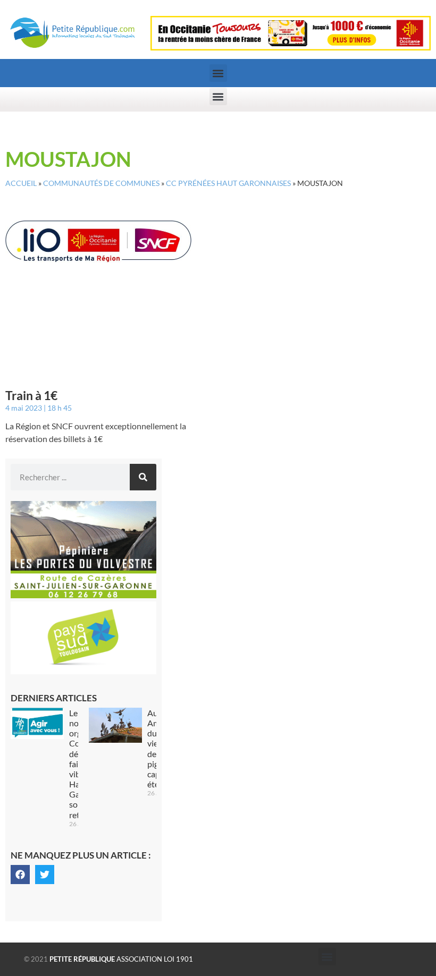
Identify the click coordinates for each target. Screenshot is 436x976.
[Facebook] (20, 874)
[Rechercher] (143, 477)
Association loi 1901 (121, 959)
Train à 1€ (31, 395)
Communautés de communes (101, 183)
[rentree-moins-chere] (290, 47)
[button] (218, 73)
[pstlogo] (83, 671)
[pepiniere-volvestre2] (83, 595)
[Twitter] (44, 874)
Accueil (21, 183)
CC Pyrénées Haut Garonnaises (228, 183)
